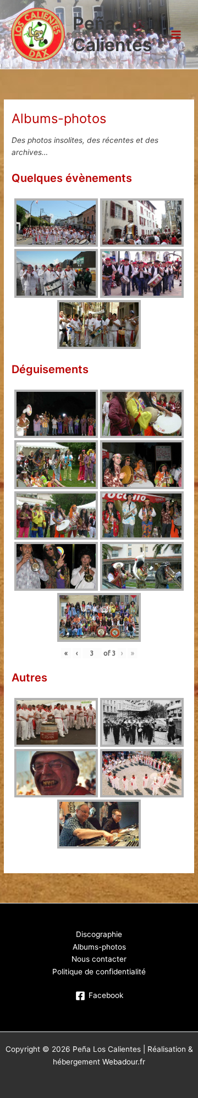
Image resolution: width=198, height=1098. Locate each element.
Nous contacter (99, 959)
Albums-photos (99, 946)
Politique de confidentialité (99, 971)
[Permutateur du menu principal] (176, 34)
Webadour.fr (123, 1061)
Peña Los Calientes (112, 34)
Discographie (99, 934)
